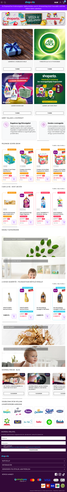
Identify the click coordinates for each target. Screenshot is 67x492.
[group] (14, 385)
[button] (63, 19)
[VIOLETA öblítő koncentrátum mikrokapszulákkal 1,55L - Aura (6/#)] (26, 297)
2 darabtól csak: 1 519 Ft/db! (26, 311)
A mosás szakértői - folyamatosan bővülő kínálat (22, 282)
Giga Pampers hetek (8, 173)
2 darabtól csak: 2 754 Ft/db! (60, 311)
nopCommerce (62, 490)
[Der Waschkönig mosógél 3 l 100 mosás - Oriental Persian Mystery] (60, 297)
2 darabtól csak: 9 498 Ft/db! (27, 173)
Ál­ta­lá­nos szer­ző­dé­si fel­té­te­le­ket (17, 447)
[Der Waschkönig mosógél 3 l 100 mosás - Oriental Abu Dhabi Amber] (43, 297)
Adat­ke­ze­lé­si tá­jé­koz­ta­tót (34, 447)
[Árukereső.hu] (62, 485)
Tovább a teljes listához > (58, 145)
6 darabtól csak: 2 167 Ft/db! (27, 216)
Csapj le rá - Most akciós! (12, 187)
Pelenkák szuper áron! (11, 143)
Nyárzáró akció (7, 216)
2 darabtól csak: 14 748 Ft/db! (60, 173)
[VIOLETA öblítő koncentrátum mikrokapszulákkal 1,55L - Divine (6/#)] (10, 297)
